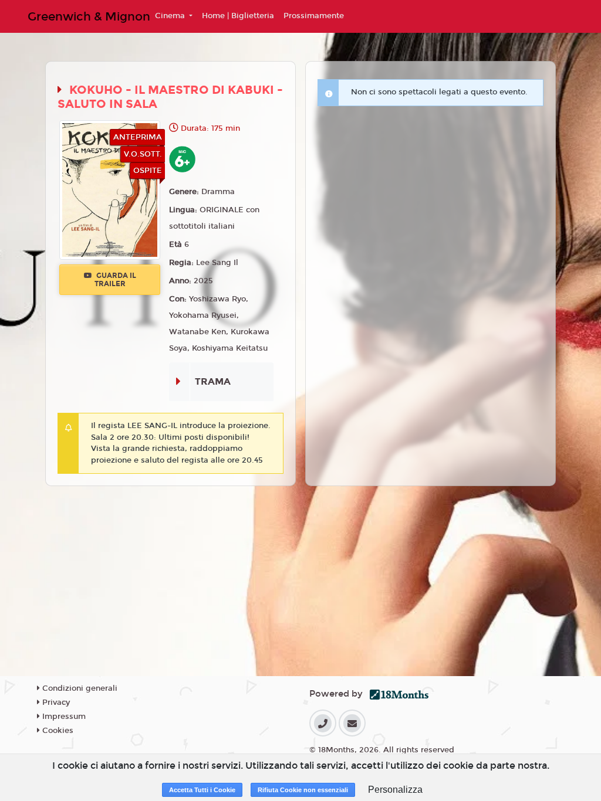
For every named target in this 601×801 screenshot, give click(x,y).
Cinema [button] (171, 16)
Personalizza (395, 790)
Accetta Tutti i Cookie (202, 789)
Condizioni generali (78, 688)
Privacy (55, 702)
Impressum (63, 716)
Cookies (56, 730)
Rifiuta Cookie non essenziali (303, 789)
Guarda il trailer (115, 279)
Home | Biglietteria (238, 16)
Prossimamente (313, 16)
